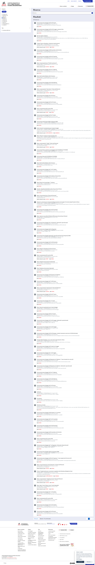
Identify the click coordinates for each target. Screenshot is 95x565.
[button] (16, 9)
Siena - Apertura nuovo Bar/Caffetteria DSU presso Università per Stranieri (52, 216)
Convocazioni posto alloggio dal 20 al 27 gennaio (47, 56)
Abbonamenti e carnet (51, 538)
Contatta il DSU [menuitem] (90, 6)
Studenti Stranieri (20, 532)
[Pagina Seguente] (92, 519)
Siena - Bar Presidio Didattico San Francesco (46, 76)
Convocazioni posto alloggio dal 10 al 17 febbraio (47, 69)
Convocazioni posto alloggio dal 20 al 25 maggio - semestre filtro (50, 29)
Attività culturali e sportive (22, 536)
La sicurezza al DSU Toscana (41, 541)
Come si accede (50, 532)
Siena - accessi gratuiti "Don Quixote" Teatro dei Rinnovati (49, 287)
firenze (57, 476)
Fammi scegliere (79, 559)
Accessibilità (61, 537)
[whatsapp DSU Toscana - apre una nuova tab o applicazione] (66, 524)
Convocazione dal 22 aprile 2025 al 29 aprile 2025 (47, 121)
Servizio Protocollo (41, 535)
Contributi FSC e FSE (21, 533)
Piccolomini (39, 398)
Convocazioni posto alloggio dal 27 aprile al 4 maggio (48, 346)
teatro (47, 47)
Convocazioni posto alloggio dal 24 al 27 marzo (46, 294)
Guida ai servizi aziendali (42, 545)
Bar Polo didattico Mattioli (42, 35)
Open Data (61, 539)
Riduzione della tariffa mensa (21, 547)
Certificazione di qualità (42, 539)
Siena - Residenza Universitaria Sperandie (45, 268)
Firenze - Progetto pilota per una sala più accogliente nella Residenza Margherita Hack (54, 471)
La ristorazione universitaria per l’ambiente (52, 537)
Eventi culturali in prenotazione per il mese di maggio (48, 128)
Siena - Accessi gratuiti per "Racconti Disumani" (47, 195)
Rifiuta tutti (88, 561)
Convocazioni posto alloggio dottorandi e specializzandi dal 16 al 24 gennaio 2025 (54, 235)
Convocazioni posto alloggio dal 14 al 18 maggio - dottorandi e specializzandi (52, 320)
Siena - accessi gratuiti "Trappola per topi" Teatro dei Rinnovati (50, 478)
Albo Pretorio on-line (63, 535)
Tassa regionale (20, 539)
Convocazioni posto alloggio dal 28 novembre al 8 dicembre (49, 50)
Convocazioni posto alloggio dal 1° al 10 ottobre (46, 491)
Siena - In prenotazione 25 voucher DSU (45, 498)
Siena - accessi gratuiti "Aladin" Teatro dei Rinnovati (47, 143)
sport (47, 112)
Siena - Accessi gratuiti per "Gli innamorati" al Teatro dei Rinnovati (50, 464)
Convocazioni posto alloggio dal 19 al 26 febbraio (47, 82)
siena (40, 26)
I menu (49, 533)
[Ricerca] (92, 13)
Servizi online (88, 1)
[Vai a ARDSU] (11, 4)
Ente (68, 1)
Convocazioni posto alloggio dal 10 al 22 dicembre (47, 425)
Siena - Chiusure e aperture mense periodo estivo (47, 135)
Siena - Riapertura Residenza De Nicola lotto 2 (46, 248)
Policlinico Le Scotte (41, 405)
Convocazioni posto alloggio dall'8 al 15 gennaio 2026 (48, 451)
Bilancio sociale (40, 538)
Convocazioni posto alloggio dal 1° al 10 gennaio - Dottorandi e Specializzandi (52, 445)
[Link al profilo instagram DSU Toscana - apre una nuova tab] (60, 524)
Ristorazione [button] (80, 6)
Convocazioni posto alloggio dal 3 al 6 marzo (46, 95)
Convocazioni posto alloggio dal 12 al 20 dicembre (47, 242)
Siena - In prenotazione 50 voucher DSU (45, 255)
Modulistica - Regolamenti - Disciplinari (32, 543)
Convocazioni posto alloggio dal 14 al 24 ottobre (47, 504)
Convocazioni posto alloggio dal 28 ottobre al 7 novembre (49, 412)
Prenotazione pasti (51, 540)
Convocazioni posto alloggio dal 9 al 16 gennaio (46, 229)
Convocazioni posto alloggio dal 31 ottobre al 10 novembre (49, 175)
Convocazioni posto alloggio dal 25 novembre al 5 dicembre (49, 432)
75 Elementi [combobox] (36, 518)
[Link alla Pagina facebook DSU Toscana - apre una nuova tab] (58, 524)
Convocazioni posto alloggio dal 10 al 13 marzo (46, 102)
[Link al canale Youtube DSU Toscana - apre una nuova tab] (62, 524)
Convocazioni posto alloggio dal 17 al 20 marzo (46, 281)
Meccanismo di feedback (64, 541)
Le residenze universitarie (32, 532)
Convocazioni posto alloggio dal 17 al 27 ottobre (47, 169)
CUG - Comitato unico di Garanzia (41, 544)
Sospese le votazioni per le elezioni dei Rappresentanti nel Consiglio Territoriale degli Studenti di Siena (58, 202)
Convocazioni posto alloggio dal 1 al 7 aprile (46, 300)
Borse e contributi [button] (63, 6)
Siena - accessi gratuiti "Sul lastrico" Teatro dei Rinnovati (48, 89)
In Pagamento (20, 548)
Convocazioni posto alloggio (31, 538)
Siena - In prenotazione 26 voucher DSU (45, 108)
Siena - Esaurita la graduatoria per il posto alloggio (47, 307)
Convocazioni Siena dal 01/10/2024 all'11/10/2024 (47, 156)
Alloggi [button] (72, 6)
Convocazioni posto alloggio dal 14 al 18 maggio (47, 326)
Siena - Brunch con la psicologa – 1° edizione (46, 182)
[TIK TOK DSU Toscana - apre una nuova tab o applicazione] (64, 524)
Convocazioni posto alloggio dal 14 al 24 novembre (47, 209)
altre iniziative (49, 476)
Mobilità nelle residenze (31, 533)
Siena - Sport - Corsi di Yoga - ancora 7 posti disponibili (48, 485)
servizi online (74, 523)
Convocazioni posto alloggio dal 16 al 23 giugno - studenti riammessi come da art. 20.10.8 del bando (57, 333)
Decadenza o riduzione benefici (21, 541)
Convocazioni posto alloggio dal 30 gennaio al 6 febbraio (48, 274)
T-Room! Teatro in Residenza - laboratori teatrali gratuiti (48, 43)
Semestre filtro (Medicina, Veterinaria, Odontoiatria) (22, 550)
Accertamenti (20, 537)
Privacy (79, 1)
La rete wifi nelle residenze (32, 544)
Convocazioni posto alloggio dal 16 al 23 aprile (46, 22)
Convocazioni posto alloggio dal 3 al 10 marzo (46, 385)
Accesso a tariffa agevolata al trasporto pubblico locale (21, 543)
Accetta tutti (80, 561)
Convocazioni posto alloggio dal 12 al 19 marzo (46, 511)
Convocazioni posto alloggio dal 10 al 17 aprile (46, 115)
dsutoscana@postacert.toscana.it (11, 557)
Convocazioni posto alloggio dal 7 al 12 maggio (46, 352)
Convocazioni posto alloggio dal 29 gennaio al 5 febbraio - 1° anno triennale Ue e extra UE (55, 359)
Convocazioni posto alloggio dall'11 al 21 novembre (47, 419)
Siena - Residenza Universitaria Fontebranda (46, 261)
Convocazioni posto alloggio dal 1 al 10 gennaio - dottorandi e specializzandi (52, 222)
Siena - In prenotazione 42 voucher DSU (45, 438)
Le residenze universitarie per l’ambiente (32, 541)
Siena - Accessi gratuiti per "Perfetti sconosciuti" (47, 63)
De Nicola (39, 391)
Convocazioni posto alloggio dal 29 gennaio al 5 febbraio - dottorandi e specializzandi (54, 365)
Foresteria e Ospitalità (31, 536)
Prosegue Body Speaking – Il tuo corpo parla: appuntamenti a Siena (50, 339)
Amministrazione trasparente (64, 533)
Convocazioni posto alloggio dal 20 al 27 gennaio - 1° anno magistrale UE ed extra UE (54, 458)
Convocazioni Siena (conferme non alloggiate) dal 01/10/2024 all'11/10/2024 (52, 149)
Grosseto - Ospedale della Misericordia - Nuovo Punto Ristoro (49, 189)
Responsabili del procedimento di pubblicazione (40, 533)
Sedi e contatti (74, 1)
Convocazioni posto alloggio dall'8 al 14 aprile (46, 313)
